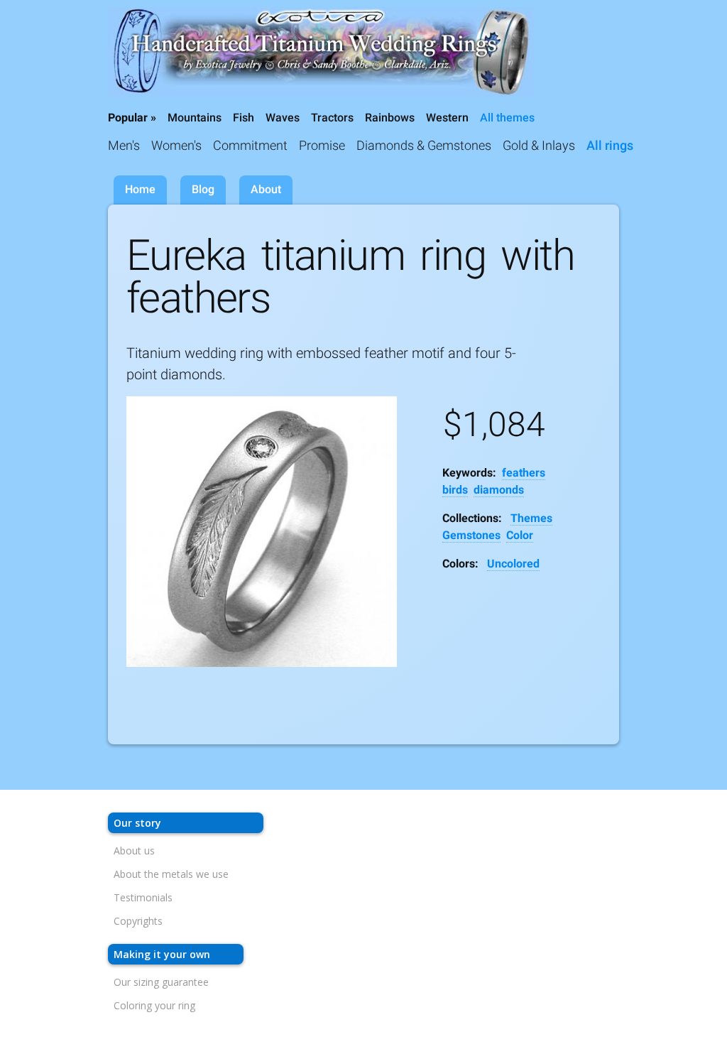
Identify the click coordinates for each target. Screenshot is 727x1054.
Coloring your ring (154, 1005)
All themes (507, 117)
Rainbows (390, 117)
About (266, 189)
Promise (322, 145)
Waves (283, 117)
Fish (243, 117)
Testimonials (143, 897)
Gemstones (471, 535)
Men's (124, 145)
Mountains (195, 117)
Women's (176, 145)
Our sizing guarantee (161, 982)
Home (140, 189)
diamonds (499, 489)
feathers (523, 472)
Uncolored (513, 563)
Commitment (250, 145)
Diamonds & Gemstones (423, 145)
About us (134, 850)
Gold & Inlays (539, 145)
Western (447, 117)
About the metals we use (171, 874)
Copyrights (138, 921)
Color (519, 535)
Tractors (332, 117)
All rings (609, 145)
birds (455, 489)
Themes (531, 518)
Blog (203, 189)
